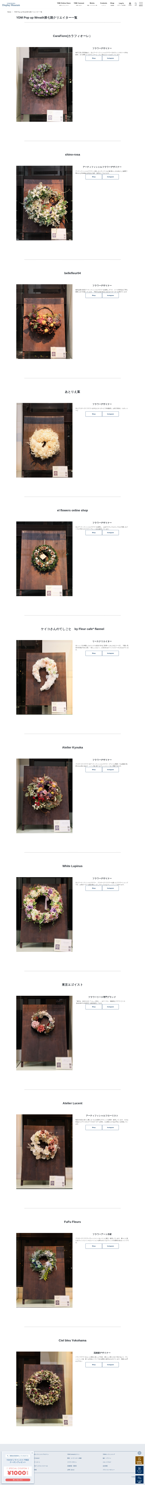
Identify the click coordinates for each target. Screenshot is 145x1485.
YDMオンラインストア (109, 1454)
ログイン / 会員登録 (121, 4)
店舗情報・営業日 (72, 1466)
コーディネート (36, 1462)
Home (9, 12)
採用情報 (34, 1469)
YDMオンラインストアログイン (40, 1454)
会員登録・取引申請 (139, 1462)
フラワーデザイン (72, 1462)
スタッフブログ (107, 1462)
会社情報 (105, 1466)
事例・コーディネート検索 (74, 1458)
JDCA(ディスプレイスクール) (40, 1466)
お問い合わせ (70, 1469)
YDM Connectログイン (73, 1454)
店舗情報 (112, 4)
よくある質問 (139, 1481)
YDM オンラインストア (64, 4)
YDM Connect (35, 1458)
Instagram (110, 58)
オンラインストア (139, 1471)
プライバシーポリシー (109, 1469)
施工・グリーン (107, 1458)
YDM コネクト (79, 4)
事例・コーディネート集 (92, 4)
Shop (94, 58)
